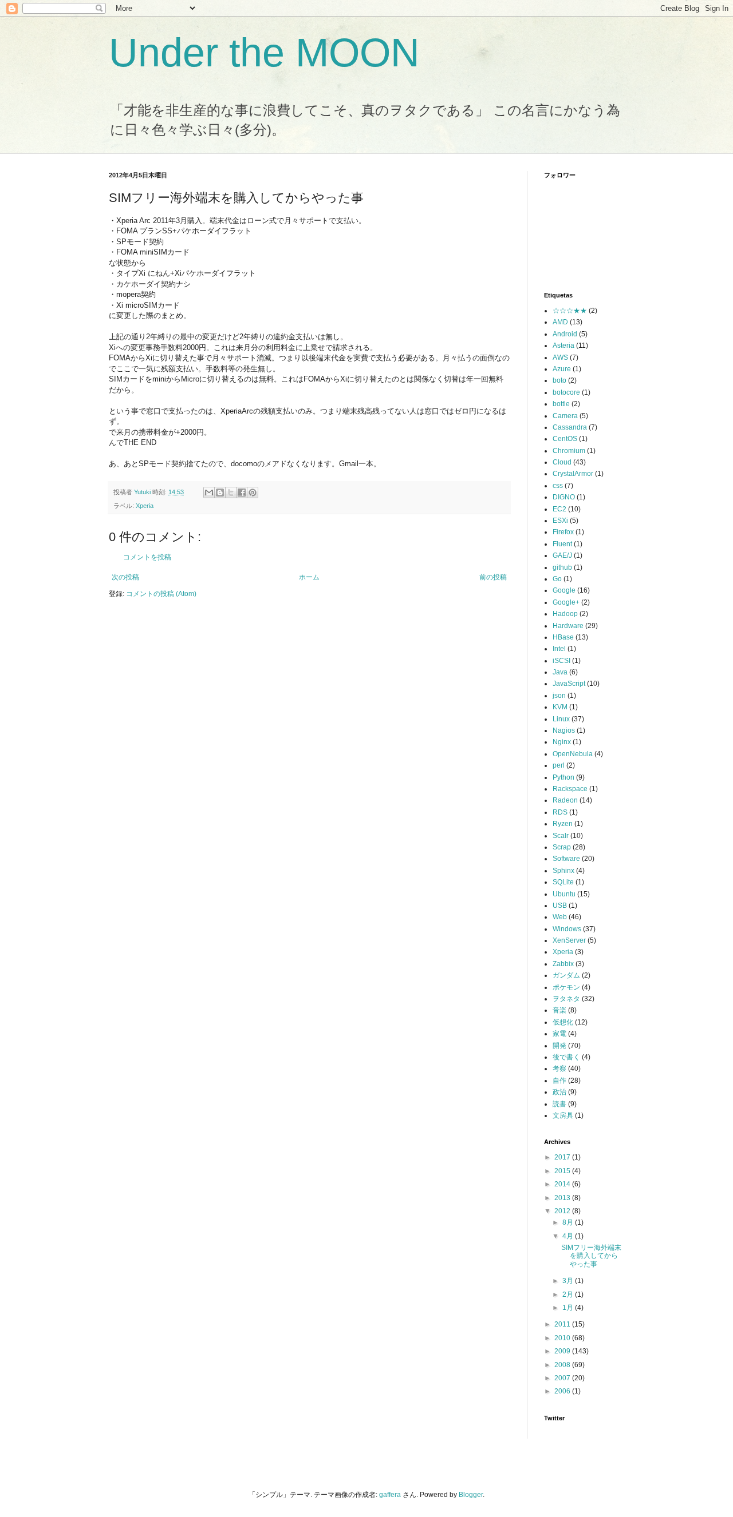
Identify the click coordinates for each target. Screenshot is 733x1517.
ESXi (560, 521)
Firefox (563, 532)
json (559, 696)
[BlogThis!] (220, 492)
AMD (560, 322)
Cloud (562, 462)
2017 (563, 1157)
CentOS (565, 439)
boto (559, 380)
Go (557, 579)
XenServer (569, 940)
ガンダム (566, 975)
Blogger (471, 1495)
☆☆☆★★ (570, 311)
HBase (563, 637)
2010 (563, 1338)
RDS (560, 812)
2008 (563, 1365)
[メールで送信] (209, 492)
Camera (565, 416)
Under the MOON (264, 52)
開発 (559, 1046)
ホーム (309, 577)
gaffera (390, 1495)
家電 (559, 1034)
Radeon (565, 800)
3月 (568, 1281)
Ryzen (563, 824)
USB (560, 906)
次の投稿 (125, 577)
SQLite (563, 882)
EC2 (559, 509)
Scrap (562, 847)
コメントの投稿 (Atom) (161, 594)
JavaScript (569, 684)
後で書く (566, 1057)
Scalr (561, 836)
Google (564, 590)
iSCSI (561, 661)
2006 (563, 1391)
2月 (568, 1294)
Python (563, 777)
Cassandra (570, 427)
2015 (563, 1171)
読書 (559, 1104)
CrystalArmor (573, 474)
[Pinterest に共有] (252, 492)
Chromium (569, 451)
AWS (560, 358)
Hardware (568, 626)
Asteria (563, 345)
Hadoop (565, 614)
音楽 (559, 1010)
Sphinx (563, 871)
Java (560, 672)
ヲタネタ (566, 999)
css (558, 486)
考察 (559, 1069)
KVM (560, 707)
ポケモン (566, 987)
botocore (566, 392)
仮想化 (563, 1022)
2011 (563, 1324)
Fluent (562, 544)
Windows (567, 929)
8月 (568, 1222)
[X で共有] (231, 492)
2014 (563, 1184)
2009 (563, 1351)
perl (559, 765)
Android (565, 334)
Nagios (564, 730)
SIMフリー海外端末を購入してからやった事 (591, 1256)
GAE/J (562, 555)
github (562, 567)
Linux (561, 719)
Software (566, 859)
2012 (563, 1211)
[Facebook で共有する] (241, 492)
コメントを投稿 (147, 557)
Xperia (144, 505)
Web (560, 917)
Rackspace (570, 789)
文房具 (563, 1115)
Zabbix (563, 964)
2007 (563, 1378)
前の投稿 (493, 577)
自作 (559, 1081)
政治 (559, 1092)
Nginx (562, 742)
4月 (568, 1236)
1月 (568, 1308)
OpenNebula (573, 754)
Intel (559, 649)
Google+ (566, 602)
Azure (562, 369)
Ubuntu (564, 894)
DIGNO (564, 497)
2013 (563, 1198)
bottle (561, 404)
